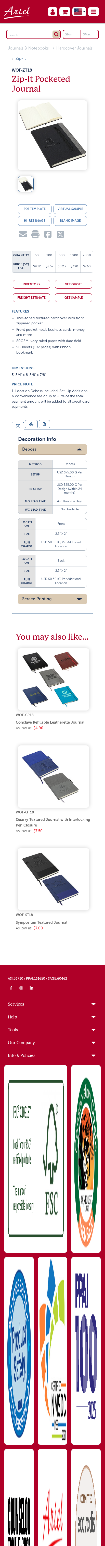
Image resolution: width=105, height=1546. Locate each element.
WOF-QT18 (25, 812)
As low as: (29, 728)
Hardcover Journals (74, 48)
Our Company (21, 1042)
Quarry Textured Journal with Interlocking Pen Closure (53, 822)
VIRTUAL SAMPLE (70, 209)
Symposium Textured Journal (41, 922)
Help (12, 1017)
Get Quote (73, 284)
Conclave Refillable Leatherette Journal (50, 722)
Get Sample (73, 297)
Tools (13, 1029)
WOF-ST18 (24, 915)
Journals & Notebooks (28, 48)
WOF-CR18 (25, 715)
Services (16, 1004)
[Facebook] (11, 987)
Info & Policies (21, 1055)
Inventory (31, 284)
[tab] (18, 426)
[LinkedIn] (31, 987)
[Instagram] (21, 987)
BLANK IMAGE (70, 220)
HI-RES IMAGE (34, 220)
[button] (93, 11)
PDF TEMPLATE (35, 209)
